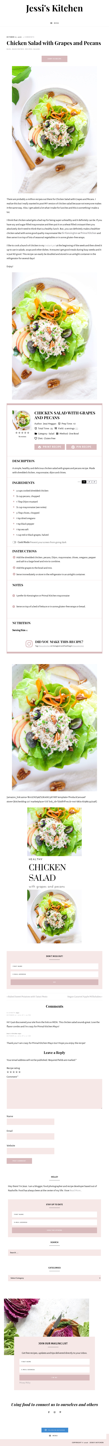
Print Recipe (51, 447)
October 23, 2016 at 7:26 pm (19, 1015)
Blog (9, 49)
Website (11, 1145)
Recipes (28, 49)
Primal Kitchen (89, 233)
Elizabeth (11, 1012)
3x (94, 482)
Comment (12, 1076)
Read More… (76, 1190)
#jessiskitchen (78, 646)
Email (10, 1131)
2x (89, 482)
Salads (36, 49)
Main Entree (18, 49)
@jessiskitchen (44, 646)
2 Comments (28, 37)
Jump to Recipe (54, 59)
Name (10, 1116)
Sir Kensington (70, 233)
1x (84, 482)
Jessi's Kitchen (54, 8)
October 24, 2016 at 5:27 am (19, 1036)
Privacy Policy (24, 1383)
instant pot (50, 245)
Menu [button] (56, 23)
